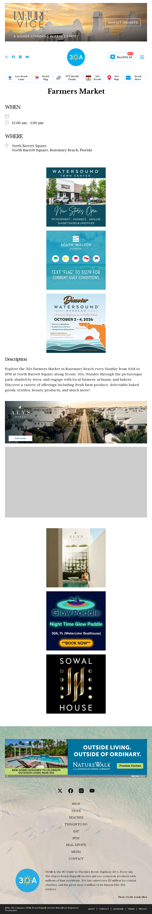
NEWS (76, 811)
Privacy (143, 909)
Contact (76, 859)
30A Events (97, 78)
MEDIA (76, 852)
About (91, 909)
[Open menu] (142, 57)
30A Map (116, 78)
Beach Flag (45, 78)
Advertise (118, 909)
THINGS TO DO (76, 824)
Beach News (138, 78)
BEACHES (76, 817)
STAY (76, 838)
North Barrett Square (29, 146)
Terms (131, 909)
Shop (76, 804)
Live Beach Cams (21, 78)
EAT (76, 831)
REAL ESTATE (76, 845)
